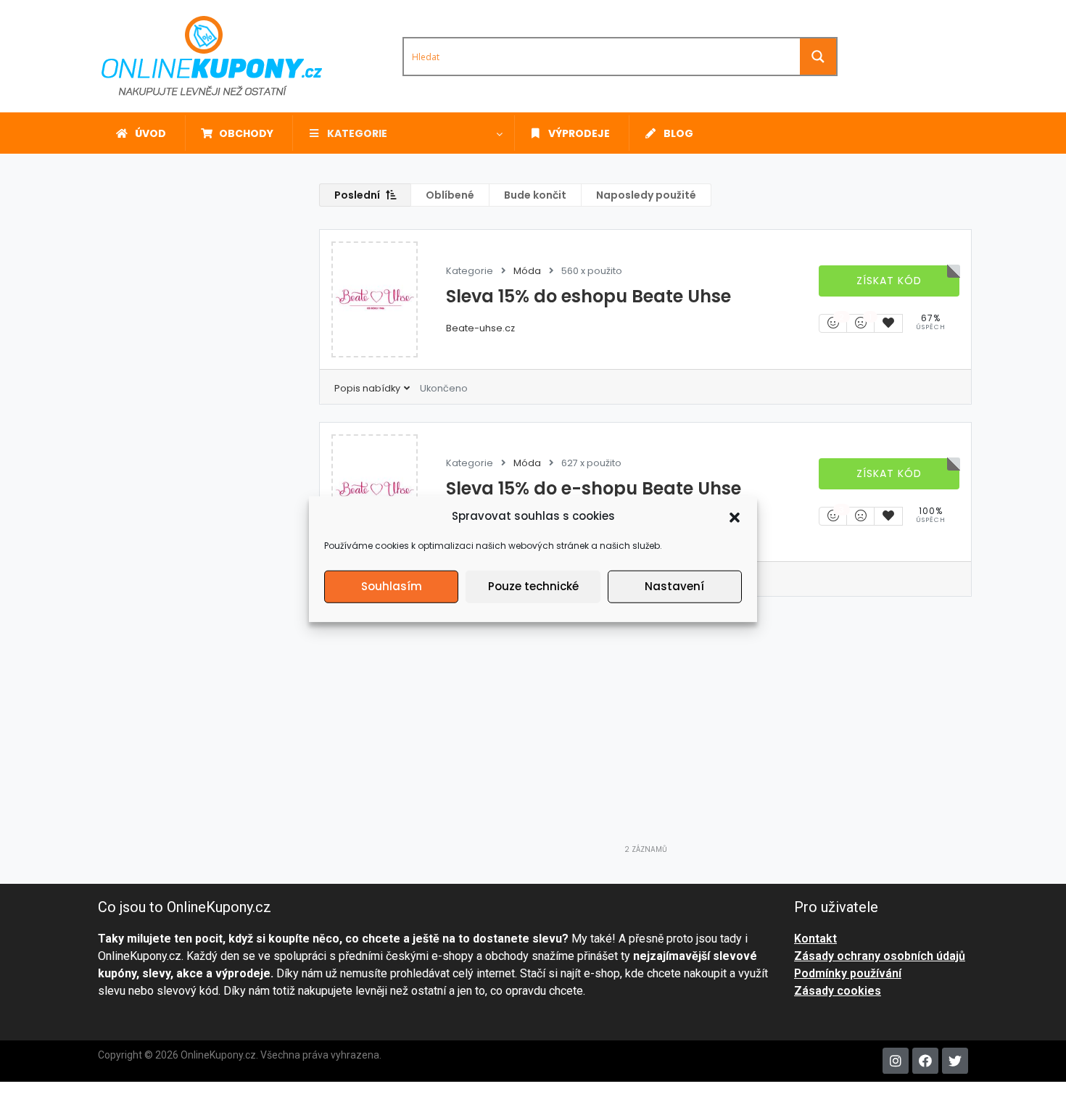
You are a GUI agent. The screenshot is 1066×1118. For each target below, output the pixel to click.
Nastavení (674, 586)
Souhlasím (391, 586)
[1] (861, 323)
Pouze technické (533, 586)
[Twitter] (955, 1061)
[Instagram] (896, 1061)
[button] (734, 516)
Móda (527, 271)
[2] (833, 323)
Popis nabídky (368, 388)
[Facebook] (925, 1061)
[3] (833, 516)
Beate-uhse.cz (480, 328)
